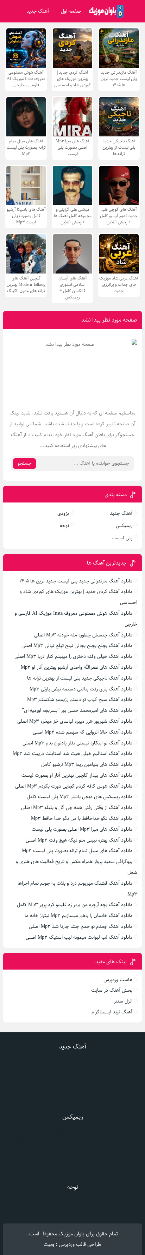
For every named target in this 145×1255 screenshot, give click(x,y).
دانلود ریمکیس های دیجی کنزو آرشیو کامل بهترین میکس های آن (72, 1141)
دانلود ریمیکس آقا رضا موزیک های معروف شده (72, 1151)
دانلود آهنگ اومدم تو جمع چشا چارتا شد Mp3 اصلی (80, 926)
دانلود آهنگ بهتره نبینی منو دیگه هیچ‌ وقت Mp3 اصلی (79, 840)
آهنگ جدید (37, 11)
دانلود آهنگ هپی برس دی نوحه (72, 1202)
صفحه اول (71, 11)
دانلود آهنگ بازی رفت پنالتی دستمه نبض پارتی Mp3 (81, 689)
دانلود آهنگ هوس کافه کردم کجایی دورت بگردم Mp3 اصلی (73, 786)
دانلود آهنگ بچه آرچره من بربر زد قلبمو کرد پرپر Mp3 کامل (74, 905)
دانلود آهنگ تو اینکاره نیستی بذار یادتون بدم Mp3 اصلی (77, 743)
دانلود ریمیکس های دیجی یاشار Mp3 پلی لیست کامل (79, 797)
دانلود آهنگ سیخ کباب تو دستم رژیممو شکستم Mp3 (79, 699)
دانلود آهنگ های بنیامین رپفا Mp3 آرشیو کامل (86, 764)
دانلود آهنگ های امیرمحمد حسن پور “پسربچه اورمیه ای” (77, 710)
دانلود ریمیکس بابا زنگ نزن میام (73, 1171)
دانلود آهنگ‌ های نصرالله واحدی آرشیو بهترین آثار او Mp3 (76, 667)
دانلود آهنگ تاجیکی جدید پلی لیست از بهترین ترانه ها (79, 678)
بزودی (63, 513)
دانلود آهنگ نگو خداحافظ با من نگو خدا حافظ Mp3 (81, 818)
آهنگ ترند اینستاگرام (112, 1012)
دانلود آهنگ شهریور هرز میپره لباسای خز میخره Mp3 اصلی (74, 721)
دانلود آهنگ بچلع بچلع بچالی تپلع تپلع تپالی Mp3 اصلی (76, 645)
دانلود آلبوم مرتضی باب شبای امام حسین (72, 1211)
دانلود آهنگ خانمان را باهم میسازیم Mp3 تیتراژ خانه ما (78, 915)
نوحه (64, 525)
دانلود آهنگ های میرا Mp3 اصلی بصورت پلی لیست (82, 829)
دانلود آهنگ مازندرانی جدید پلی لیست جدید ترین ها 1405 (75, 581)
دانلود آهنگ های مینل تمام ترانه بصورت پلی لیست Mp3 (77, 851)
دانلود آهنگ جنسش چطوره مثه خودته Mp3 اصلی (83, 635)
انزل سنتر (123, 1001)
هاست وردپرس (117, 980)
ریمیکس (124, 525)
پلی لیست (122, 538)
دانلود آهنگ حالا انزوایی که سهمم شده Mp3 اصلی (82, 732)
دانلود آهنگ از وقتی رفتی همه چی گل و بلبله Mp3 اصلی (76, 807)
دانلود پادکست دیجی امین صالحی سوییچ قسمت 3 (72, 1161)
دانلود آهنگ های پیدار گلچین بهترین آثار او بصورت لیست (76, 775)
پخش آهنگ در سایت (111, 990)
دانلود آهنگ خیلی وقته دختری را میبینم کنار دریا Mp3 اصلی (73, 656)
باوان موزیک (71, 1234)
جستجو (25, 463)
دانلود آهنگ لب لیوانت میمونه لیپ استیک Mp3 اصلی (79, 937)
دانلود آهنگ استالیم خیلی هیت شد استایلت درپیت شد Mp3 (72, 753)
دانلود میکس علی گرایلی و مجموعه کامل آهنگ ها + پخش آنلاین (73, 1131)
